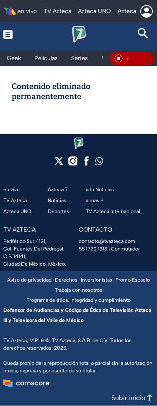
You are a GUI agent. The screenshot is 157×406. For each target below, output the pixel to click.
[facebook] (86, 164)
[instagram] (72, 164)
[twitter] (59, 164)
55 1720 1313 (93, 249)
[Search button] (143, 34)
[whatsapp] (99, 163)
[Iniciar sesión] (146, 11)
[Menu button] (13, 34)
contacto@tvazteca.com (107, 241)
